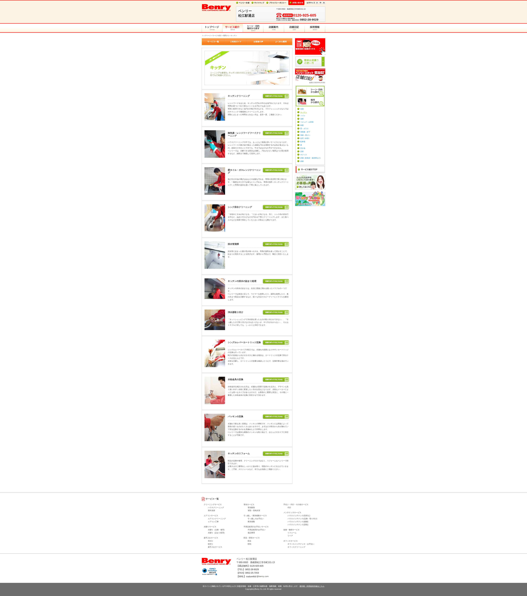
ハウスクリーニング (216, 507)
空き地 (302, 148)
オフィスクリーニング (296, 547)
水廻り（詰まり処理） (217, 533)
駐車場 (302, 142)
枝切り (210, 544)
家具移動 (251, 522)
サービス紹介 (217, 35)
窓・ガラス (304, 129)
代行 (289, 507)
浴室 (302, 119)
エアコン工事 (213, 522)
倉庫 (302, 161)
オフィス (303, 155)
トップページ (206, 35)
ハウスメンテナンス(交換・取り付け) (302, 519)
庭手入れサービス (215, 547)
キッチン (303, 112)
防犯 (249, 544)
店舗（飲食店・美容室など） (311, 158)
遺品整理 (251, 533)
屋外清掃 (211, 510)
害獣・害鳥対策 (254, 510)
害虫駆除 (251, 507)
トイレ (302, 116)
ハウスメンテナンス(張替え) (299, 516)
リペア (290, 536)
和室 (302, 125)
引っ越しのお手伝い (256, 519)
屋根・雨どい (305, 135)
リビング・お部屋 (306, 122)
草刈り (210, 541)
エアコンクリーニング (217, 519)
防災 (249, 541)
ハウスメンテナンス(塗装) (298, 525)
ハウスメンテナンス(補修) (298, 522)
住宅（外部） (305, 138)
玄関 (302, 109)
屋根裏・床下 (305, 132)
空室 (302, 151)
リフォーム (292, 533)
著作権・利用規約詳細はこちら (311, 586)
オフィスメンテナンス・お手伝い (301, 544)
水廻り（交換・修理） (217, 530)
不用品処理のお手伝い (257, 530)
